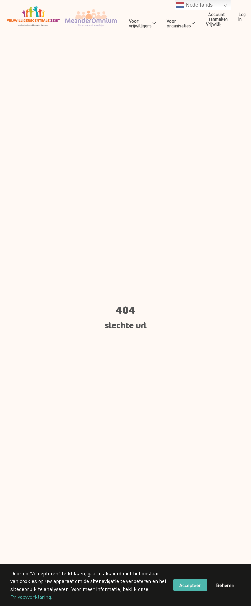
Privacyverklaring (30, 596)
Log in (242, 16)
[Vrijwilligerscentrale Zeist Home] (62, 16)
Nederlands (198, 5)
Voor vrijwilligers (140, 23)
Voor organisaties (179, 23)
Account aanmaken (218, 16)
